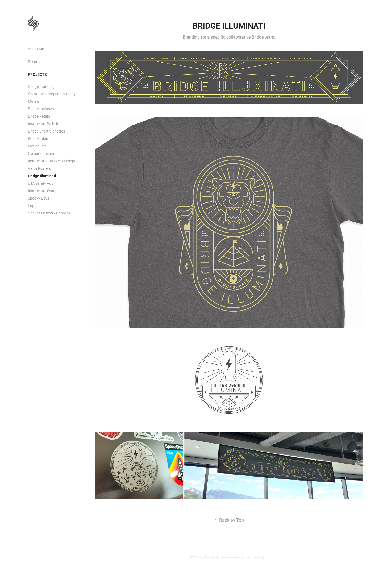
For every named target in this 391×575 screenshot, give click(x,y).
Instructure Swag (42, 190)
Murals (33, 101)
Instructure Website (44, 123)
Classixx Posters (41, 153)
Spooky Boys (38, 198)
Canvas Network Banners (49, 213)
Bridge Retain (39, 116)
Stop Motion (38, 138)
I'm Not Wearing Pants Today (52, 93)
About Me (36, 48)
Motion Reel (37, 145)
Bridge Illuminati (42, 175)
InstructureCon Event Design (51, 160)
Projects (37, 74)
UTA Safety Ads (40, 183)
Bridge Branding (41, 86)
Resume (34, 61)
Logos (33, 205)
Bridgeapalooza (41, 108)
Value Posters (39, 168)
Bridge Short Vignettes (46, 131)
